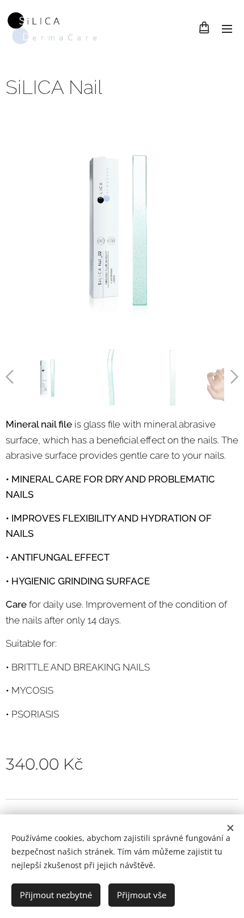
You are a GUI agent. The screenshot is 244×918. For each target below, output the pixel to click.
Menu (227, 28)
